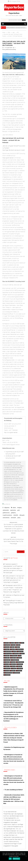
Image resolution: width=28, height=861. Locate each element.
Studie (7, 670)
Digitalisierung (20, 649)
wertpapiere (16, 672)
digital (13, 649)
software (20, 668)
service (13, 666)
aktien (14, 507)
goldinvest (20, 651)
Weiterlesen (16, 858)
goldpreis (13, 512)
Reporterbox (14, 13)
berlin (22, 642)
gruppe (7, 655)
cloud (13, 645)
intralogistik (14, 655)
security (7, 666)
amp (12, 642)
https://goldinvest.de (7, 158)
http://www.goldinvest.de (10, 432)
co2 (19, 645)
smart (14, 668)
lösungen (7, 660)
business (7, 645)
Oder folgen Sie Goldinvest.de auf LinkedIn (13, 150)
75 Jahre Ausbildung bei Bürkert (14, 789)
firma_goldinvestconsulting (9, 49)
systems (19, 670)
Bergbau (19, 507)
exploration (13, 510)
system (12, 670)
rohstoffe (15, 515)
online (7, 664)
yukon (18, 517)
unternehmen (6, 517)
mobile (13, 662)
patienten (13, 664)
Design (7, 649)
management (15, 660)
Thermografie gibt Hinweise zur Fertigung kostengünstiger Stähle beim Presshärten (13, 603)
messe (7, 662)
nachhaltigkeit (20, 662)
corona (7, 647)
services (19, 666)
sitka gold (21, 515)
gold (18, 510)
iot (20, 655)
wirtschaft (13, 517)
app (17, 642)
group (22, 653)
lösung (19, 657)
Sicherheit (7, 668)
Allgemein (6, 507)
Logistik (13, 657)
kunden (7, 657)
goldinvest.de (6, 512)
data (12, 647)
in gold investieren (7, 515)
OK (10, 858)
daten (18, 647)
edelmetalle (6, 510)
